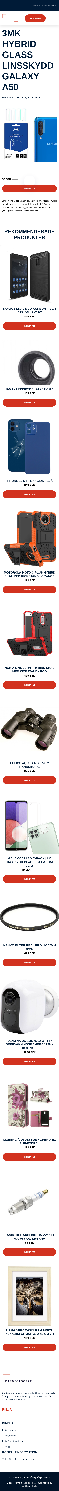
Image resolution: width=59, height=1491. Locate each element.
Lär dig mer (35, 18)
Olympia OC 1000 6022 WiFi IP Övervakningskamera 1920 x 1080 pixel (30, 1044)
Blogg (7, 1446)
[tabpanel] (29, 134)
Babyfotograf (10, 1435)
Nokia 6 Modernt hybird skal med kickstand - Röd (29, 669)
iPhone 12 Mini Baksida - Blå (29, 481)
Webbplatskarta (29, 1486)
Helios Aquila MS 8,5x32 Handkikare (29, 764)
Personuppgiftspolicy (42, 1482)
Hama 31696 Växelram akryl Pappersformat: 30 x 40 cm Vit (29, 1332)
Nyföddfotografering (14, 1441)
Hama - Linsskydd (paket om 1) (29, 389)
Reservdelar (19, 167)
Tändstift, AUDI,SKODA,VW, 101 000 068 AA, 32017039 (29, 1236)
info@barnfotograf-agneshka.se (44, 5)
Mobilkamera (32, 167)
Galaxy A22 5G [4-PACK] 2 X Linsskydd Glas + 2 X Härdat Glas (29, 862)
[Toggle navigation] (53, 18)
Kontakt (18, 1482)
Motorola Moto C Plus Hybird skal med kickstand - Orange (29, 574)
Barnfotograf (10, 1430)
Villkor (27, 1482)
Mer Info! (29, 188)
